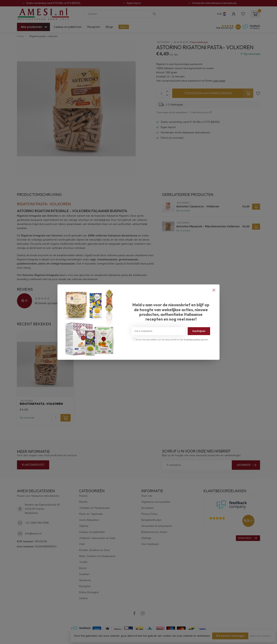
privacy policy (193, 339)
